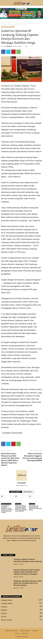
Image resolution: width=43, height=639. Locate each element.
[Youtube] (28, 545)
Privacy (17, 633)
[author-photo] (21, 475)
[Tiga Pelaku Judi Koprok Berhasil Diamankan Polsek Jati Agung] (35, 500)
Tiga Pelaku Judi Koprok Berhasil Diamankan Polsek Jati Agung (35, 508)
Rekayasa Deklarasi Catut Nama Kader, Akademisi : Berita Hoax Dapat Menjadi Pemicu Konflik (21, 508)
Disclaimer (35, 630)
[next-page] (23, 516)
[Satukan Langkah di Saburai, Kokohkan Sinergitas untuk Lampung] (6, 562)
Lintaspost (9, 46)
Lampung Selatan (6, 600)
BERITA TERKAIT (15, 492)
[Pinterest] (13, 52)
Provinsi (10, 23)
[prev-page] (20, 516)
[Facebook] (3, 52)
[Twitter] (8, 52)
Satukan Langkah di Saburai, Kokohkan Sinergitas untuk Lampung (28, 560)
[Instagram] (19, 545)
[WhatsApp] (18, 52)
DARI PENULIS (28, 492)
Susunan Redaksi (25, 630)
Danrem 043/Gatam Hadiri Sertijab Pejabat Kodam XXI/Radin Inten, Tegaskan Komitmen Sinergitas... (27, 572)
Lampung (4, 27)
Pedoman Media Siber (11, 630)
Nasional (4, 613)
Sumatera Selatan (7, 603)
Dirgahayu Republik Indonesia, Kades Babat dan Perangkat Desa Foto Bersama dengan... (28, 583)
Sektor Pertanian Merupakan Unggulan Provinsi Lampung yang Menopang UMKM (32, 457)
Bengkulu (4, 610)
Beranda (3, 23)
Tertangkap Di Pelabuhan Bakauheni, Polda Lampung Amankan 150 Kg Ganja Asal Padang (7, 509)
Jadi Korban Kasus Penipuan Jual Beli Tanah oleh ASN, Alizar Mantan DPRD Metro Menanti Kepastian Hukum (10, 459)
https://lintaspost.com (21, 485)
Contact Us (25, 633)
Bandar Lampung (6, 504)
